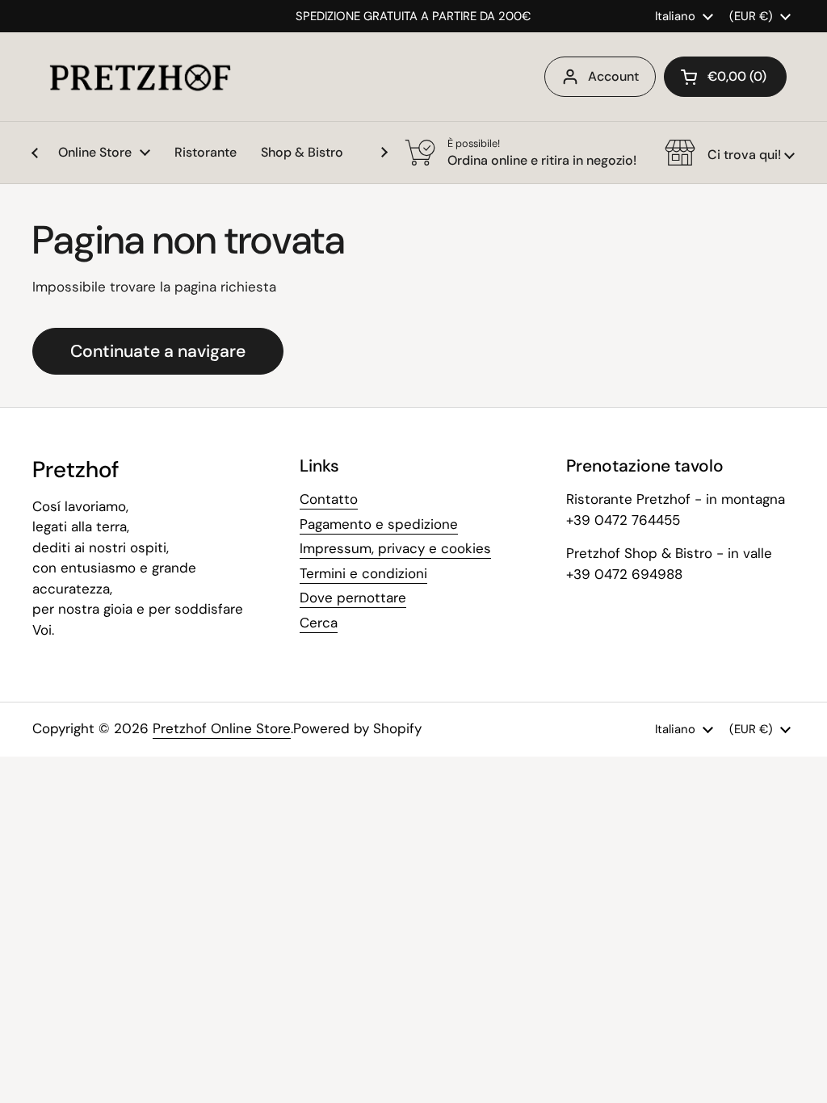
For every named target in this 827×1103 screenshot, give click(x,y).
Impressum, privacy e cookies (395, 548)
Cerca (319, 622)
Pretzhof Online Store (222, 728)
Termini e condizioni (363, 573)
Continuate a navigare (158, 351)
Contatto (329, 499)
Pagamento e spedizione (379, 524)
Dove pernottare (353, 597)
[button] (725, 77)
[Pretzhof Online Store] (140, 77)
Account (613, 76)
